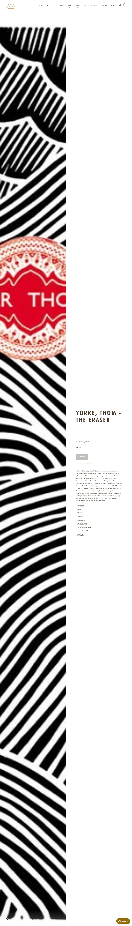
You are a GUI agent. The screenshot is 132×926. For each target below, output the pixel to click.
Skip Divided (81, 520)
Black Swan (80, 516)
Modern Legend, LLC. (84, 442)
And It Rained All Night (84, 527)
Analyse (79, 509)
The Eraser (80, 505)
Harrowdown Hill (82, 531)
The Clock (80, 513)
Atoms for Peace (82, 523)
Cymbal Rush (81, 534)
